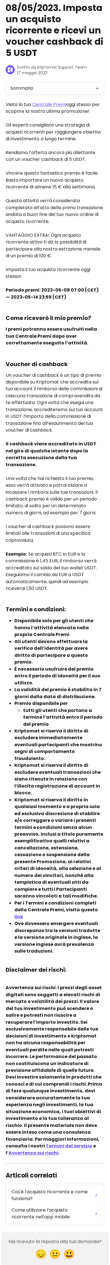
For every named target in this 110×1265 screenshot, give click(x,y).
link (18, 917)
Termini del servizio (69, 1146)
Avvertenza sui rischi (33, 1153)
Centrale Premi (49, 104)
